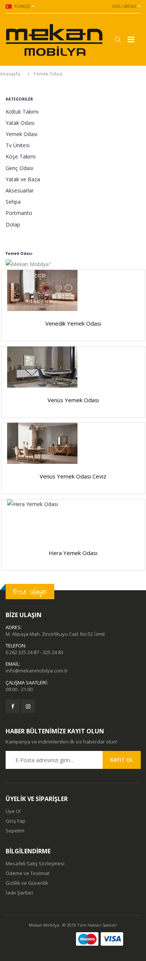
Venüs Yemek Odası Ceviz (73, 476)
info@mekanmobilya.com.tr (37, 670)
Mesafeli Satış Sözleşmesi (35, 863)
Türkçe (22, 6)
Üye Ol (13, 811)
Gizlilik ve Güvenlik (27, 883)
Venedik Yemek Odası (73, 323)
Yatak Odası (20, 122)
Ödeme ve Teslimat (27, 873)
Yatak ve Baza (23, 179)
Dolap (13, 224)
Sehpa (13, 201)
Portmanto (19, 212)
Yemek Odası (48, 74)
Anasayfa (10, 74)
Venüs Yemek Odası (73, 400)
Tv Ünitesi (18, 145)
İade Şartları (19, 892)
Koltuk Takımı (22, 111)
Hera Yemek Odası (73, 553)
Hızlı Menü (124, 6)
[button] (117, 40)
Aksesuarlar (20, 190)
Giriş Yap (15, 820)
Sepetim (15, 830)
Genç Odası (19, 168)
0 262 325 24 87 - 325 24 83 (34, 652)
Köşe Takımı (21, 156)
